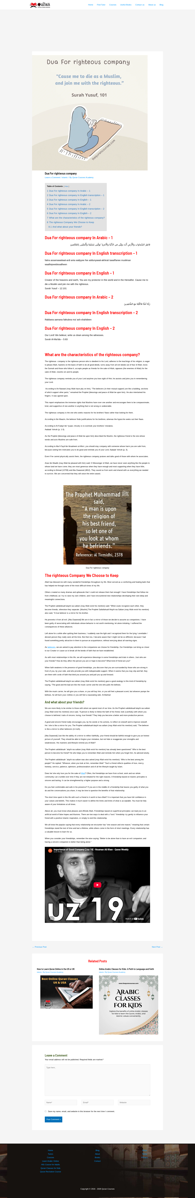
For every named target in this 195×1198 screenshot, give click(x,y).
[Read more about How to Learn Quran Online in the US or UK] (66, 992)
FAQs (144, 1150)
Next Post (157, 947)
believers (51, 647)
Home (50, 1150)
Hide (66, 186)
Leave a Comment (52, 177)
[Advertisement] (97, 26)
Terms (144, 1154)
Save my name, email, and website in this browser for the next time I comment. (81, 1111)
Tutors (50, 1154)
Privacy (144, 1157)
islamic (65, 177)
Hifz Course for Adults (50, 1165)
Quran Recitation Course (50, 1172)
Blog (97, 1150)
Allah (83, 773)
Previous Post (39, 947)
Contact (97, 1161)
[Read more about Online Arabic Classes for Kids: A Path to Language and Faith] (128, 1005)
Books (97, 1157)
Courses (50, 1157)
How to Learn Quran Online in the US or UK (56, 969)
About (97, 1154)
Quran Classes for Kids (50, 1168)
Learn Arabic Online (50, 1161)
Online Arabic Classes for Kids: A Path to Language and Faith (126, 969)
